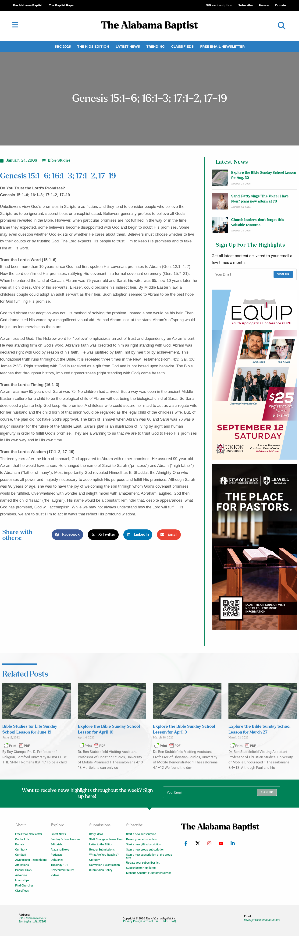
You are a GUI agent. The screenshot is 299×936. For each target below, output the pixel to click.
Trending (155, 46)
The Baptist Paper (62, 5)
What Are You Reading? (104, 854)
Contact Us (22, 839)
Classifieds (182, 46)
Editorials (56, 844)
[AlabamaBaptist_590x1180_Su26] (254, 375)
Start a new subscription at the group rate (149, 856)
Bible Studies (59, 160)
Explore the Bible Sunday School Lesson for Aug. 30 (263, 175)
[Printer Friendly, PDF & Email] (16, 745)
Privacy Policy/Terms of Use (140, 921)
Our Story (21, 849)
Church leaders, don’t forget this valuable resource (257, 222)
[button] (281, 26)
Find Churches (24, 885)
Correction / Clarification (104, 865)
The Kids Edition (93, 46)
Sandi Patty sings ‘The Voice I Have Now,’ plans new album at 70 (259, 199)
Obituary (94, 860)
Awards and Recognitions (31, 860)
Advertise (21, 875)
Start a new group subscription (145, 849)
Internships (22, 880)
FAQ (173, 921)
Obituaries (57, 860)
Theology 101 (59, 865)
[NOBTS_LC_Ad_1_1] (254, 547)
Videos (55, 875)
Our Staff (20, 854)
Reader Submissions (102, 849)
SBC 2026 (63, 46)
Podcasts (56, 854)
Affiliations (22, 865)
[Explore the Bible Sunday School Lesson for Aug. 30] (220, 178)
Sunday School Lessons (65, 839)
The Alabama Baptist (28, 5)
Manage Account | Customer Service (148, 873)
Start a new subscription (141, 834)
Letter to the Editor (100, 844)
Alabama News (60, 849)
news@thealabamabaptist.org (262, 920)
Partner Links (23, 870)
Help (164, 921)
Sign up (283, 274)
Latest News (128, 46)
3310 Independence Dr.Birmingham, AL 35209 (33, 920)
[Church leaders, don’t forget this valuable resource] (220, 225)
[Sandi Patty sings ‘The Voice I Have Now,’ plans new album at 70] (220, 201)
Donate (19, 844)
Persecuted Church (63, 870)
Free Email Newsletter (222, 46)
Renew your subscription (141, 839)
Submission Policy (100, 870)
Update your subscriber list (143, 862)
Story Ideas (96, 834)
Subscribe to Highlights (141, 867)
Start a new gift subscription (143, 844)
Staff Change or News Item (105, 839)
